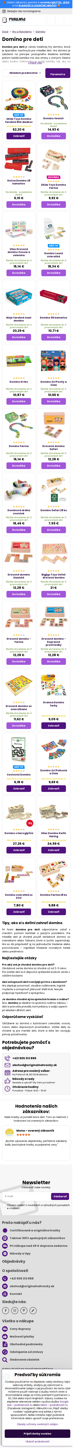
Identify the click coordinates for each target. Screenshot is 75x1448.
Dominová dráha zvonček (19, 512)
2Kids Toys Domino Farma (53, 186)
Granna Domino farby (53, 704)
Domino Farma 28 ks (53, 895)
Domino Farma (19, 446)
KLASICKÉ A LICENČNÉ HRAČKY (38, 5)
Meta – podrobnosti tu (54, 1405)
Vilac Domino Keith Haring (53, 834)
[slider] (23, 1134)
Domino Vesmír (53, 118)
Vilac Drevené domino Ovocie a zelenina (19, 252)
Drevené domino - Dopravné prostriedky (54, 642)
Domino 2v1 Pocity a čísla (53, 383)
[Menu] (68, 19)
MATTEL (56, 2)
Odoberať (60, 1196)
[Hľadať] (51, 19)
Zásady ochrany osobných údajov (37, 1424)
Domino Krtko (19, 382)
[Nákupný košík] (59, 19)
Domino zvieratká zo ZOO (19, 896)
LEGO (66, 2)
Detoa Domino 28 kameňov (18, 182)
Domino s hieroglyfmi (19, 833)
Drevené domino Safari (53, 447)
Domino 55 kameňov (53, 317)
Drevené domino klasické (19, 576)
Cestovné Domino (19, 774)
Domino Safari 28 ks (53, 510)
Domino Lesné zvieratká (53, 255)
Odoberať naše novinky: (36, 1187)
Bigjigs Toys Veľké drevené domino (54, 576)
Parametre (57, 74)
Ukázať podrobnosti (37, 1441)
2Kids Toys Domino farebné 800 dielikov (19, 120)
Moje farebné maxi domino (18, 319)
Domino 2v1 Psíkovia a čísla (53, 772)
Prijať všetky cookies (37, 1433)
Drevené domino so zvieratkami (19, 707)
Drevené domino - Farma (19, 640)
